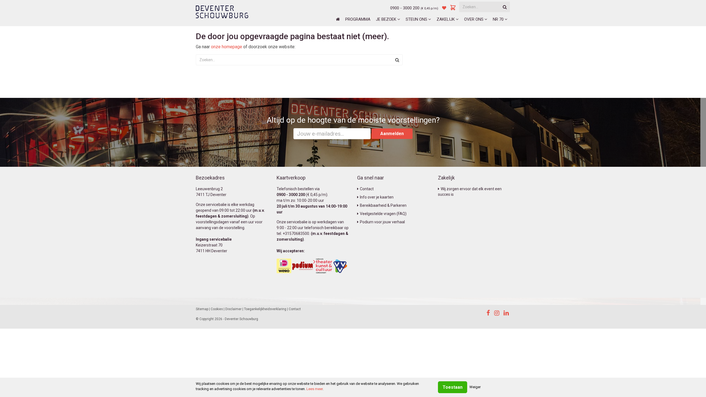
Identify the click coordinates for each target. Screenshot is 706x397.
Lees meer (314, 389)
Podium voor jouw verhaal (382, 222)
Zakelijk (446, 19)
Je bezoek (386, 19)
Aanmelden (392, 133)
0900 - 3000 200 (404, 8)
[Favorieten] (444, 8)
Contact (367, 189)
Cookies (217, 309)
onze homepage (226, 46)
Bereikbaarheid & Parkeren (383, 205)
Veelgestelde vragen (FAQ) (383, 213)
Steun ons (417, 19)
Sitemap (202, 309)
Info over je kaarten (377, 197)
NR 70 (499, 19)
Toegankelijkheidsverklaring (265, 309)
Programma (357, 19)
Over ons (474, 19)
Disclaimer (233, 309)
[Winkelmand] (453, 8)
